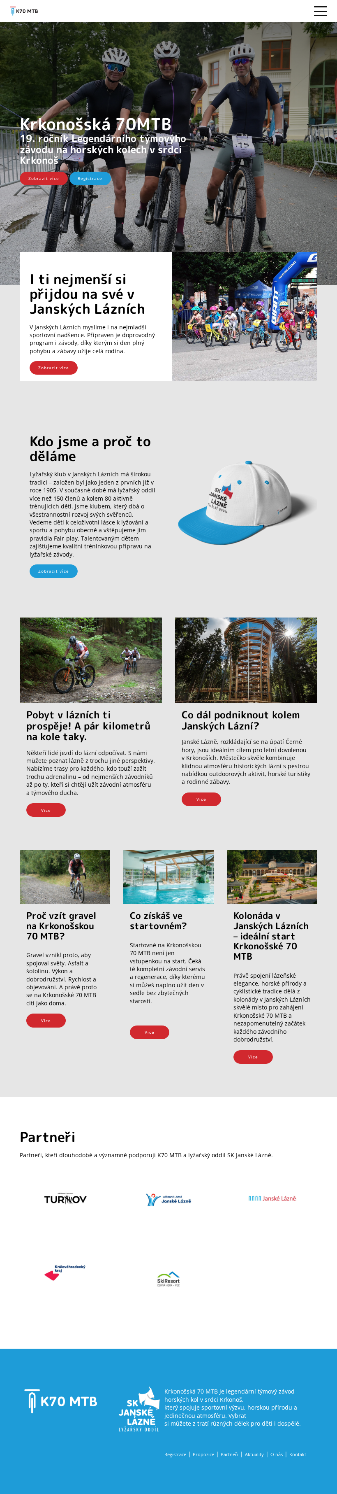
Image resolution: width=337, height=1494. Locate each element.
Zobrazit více (43, 178)
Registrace (90, 178)
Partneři (229, 1454)
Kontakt (297, 1454)
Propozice (203, 1454)
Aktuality (254, 1454)
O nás (276, 1454)
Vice (46, 810)
